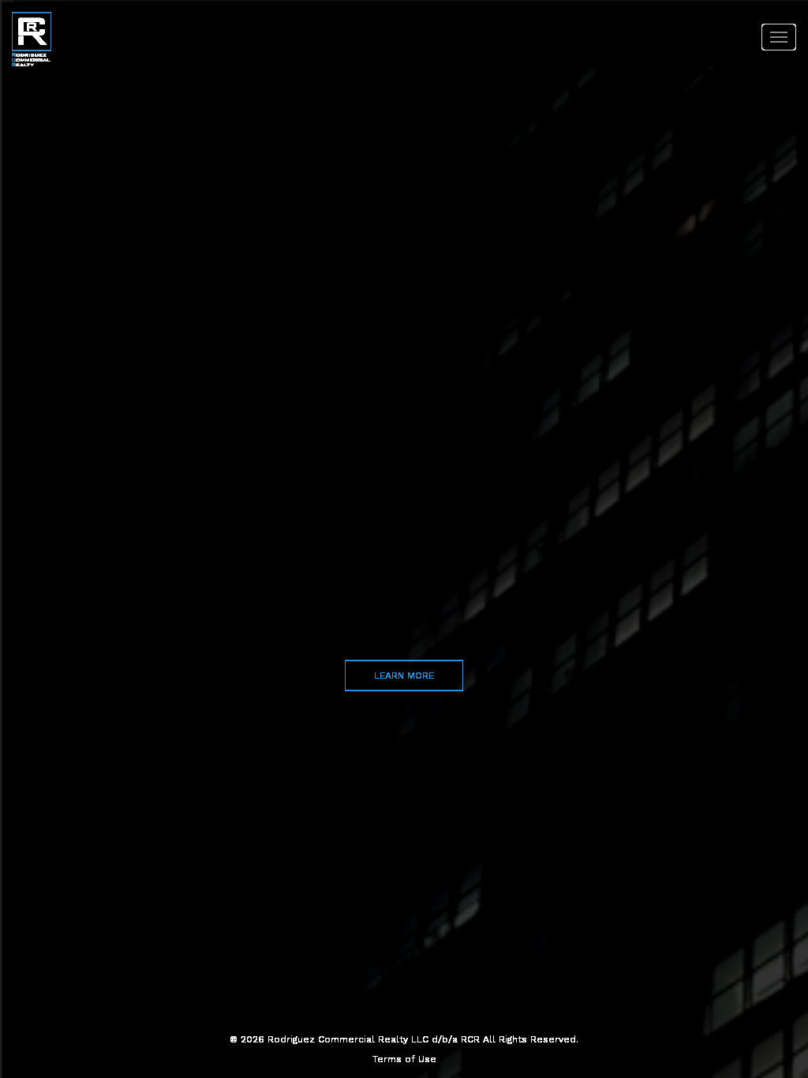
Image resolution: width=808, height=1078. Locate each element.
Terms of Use (404, 1059)
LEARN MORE (404, 674)
